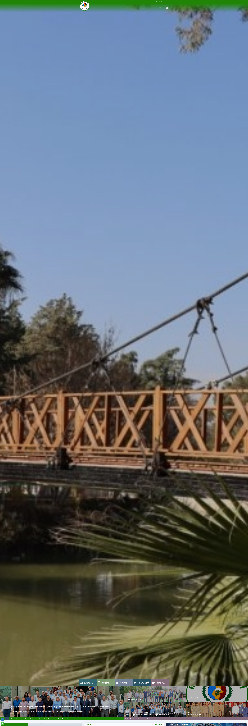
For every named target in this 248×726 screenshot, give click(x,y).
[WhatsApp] (2, 723)
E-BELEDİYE (143, 1)
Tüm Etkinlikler (158, 724)
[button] (3, 345)
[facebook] (156, 1)
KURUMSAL (112, 8)
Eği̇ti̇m (134, 718)
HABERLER (144, 8)
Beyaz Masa (149, 1)
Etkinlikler (138, 1)
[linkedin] (164, 1)
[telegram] (159, 1)
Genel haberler (128, 718)
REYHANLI (128, 8)
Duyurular (133, 1)
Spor (139, 718)
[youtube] (167, 1)
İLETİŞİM (159, 8)
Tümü (148, 718)
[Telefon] (2, 719)
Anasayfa (129, 1)
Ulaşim (143, 718)
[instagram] (162, 1)
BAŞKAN (96, 8)
